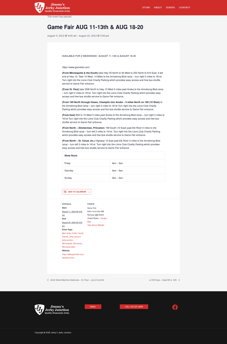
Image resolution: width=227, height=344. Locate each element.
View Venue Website (95, 225)
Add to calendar (77, 191)
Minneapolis (67, 243)
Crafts (74, 233)
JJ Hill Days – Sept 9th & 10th (163, 279)
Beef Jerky (66, 233)
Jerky (71, 236)
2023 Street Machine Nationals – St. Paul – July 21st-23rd (77, 279)
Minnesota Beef (68, 246)
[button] (93, 306)
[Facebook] (175, 307)
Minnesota (77, 243)
